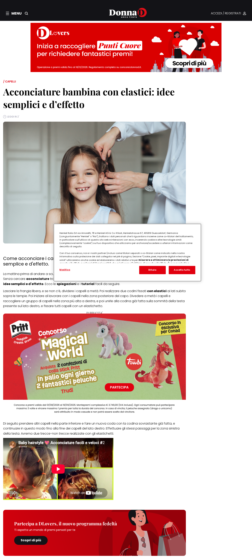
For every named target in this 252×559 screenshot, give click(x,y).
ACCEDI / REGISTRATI (226, 13)
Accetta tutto (182, 269)
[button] (14, 13)
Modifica (64, 269)
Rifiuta (152, 269)
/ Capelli (9, 81)
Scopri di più (31, 540)
